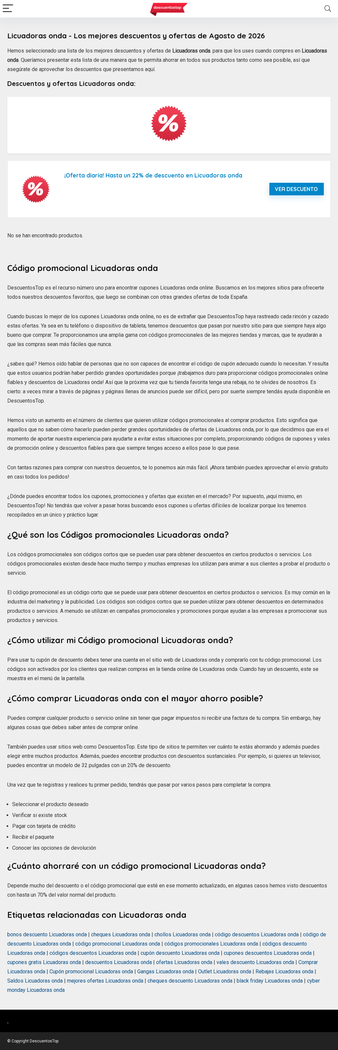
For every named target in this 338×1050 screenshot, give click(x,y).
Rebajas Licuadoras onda (284, 971)
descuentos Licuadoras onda (118, 962)
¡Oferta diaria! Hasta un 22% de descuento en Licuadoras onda (153, 175)
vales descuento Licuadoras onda (255, 962)
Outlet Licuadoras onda (224, 971)
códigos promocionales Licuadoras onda (211, 944)
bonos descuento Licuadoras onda (47, 934)
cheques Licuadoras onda (120, 934)
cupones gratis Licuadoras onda (44, 962)
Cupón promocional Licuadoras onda (91, 971)
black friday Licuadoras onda (270, 981)
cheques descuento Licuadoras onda (190, 981)
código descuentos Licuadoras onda (257, 934)
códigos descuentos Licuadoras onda (93, 953)
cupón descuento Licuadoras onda (180, 953)
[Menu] (8, 9)
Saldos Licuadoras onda (35, 981)
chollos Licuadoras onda (182, 934)
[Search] (328, 9)
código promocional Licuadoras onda (117, 944)
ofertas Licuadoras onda (184, 962)
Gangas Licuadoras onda (165, 971)
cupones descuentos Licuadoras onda (268, 953)
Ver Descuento (296, 189)
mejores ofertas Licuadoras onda (105, 981)
